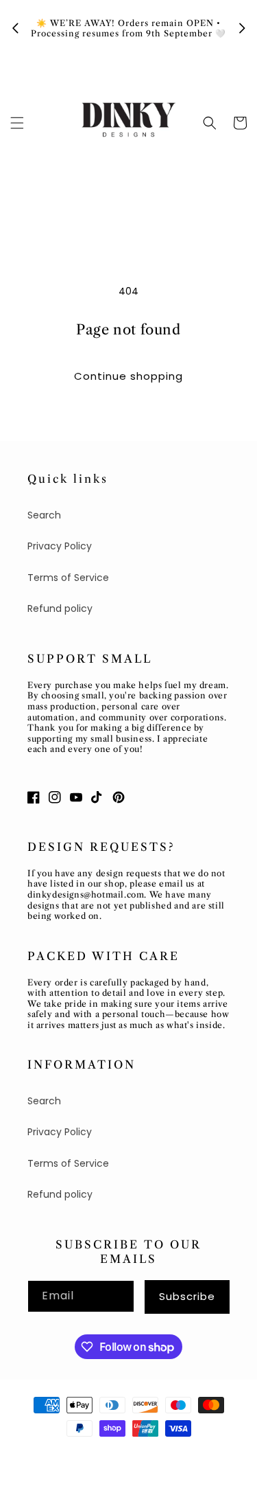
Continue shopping (128, 376)
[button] (17, 123)
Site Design (154, 1453)
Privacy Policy (59, 546)
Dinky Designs (88, 1453)
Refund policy (60, 608)
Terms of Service (68, 577)
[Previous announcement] (15, 28)
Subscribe (187, 1296)
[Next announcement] (242, 28)
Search (44, 515)
